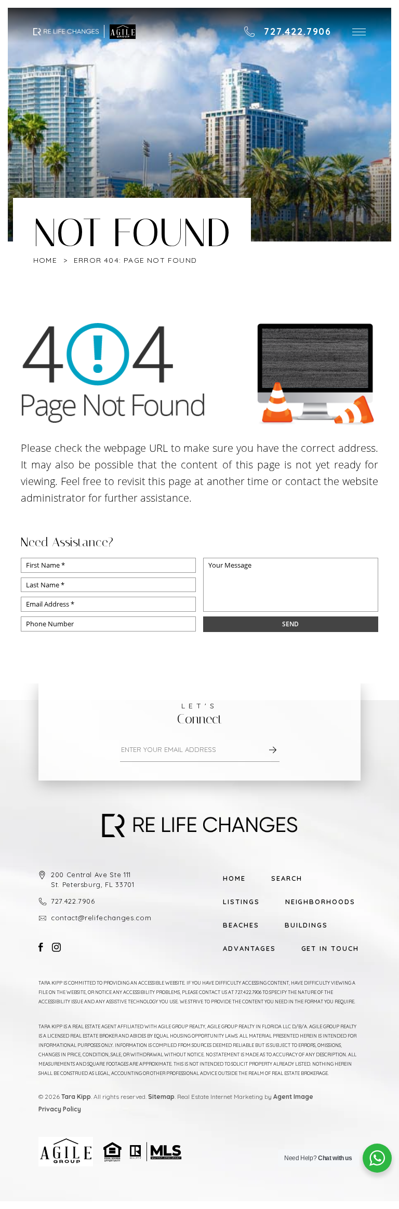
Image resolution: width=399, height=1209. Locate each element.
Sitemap (161, 1096)
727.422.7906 (73, 901)
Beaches (241, 925)
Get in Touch (330, 948)
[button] (359, 32)
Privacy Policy (59, 1109)
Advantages (249, 948)
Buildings (306, 925)
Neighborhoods (320, 901)
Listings (241, 901)
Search (286, 878)
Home (234, 878)
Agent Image (293, 1096)
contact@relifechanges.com (101, 918)
